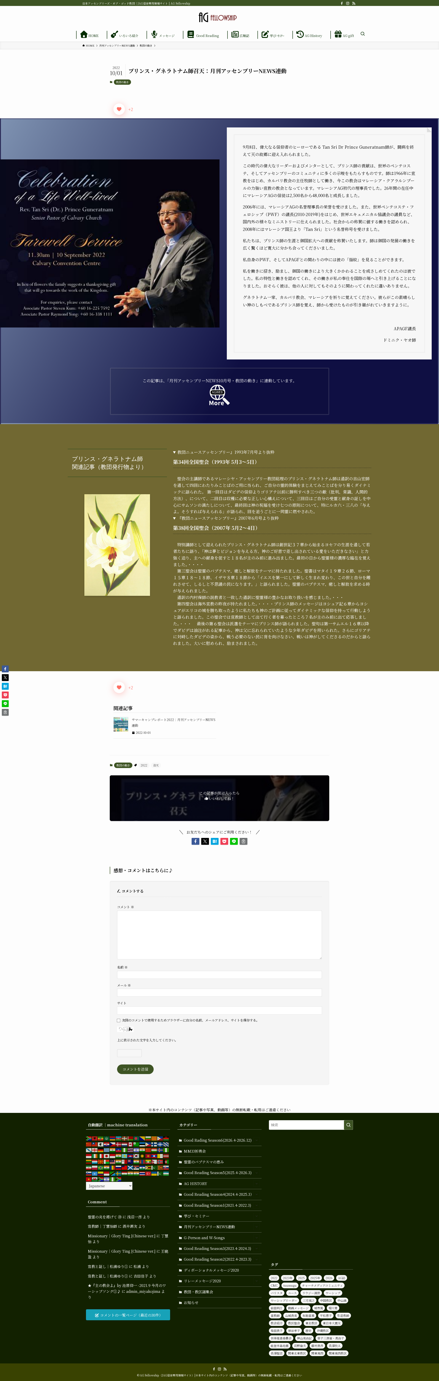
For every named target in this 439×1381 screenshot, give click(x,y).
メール (124, 985)
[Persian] (89, 1167)
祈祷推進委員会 (281, 1338)
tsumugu (290, 1285)
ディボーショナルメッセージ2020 (211, 1270)
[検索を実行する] (348, 1125)
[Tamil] (131, 1173)
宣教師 (275, 1315)
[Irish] (95, 1155)
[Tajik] (125, 1173)
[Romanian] (113, 1167)
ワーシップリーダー (284, 1300)
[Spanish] (101, 1173)
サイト (121, 1003)
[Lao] (154, 1155)
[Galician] (89, 1149)
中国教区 (326, 1300)
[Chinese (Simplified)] (89, 1143)
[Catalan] (154, 1138)
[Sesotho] (142, 1167)
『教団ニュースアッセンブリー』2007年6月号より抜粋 (228, 518)
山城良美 (291, 1315)
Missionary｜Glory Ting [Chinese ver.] (121, 1235)
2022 (144, 765)
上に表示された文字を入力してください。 (147, 1040)
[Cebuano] (160, 1138)
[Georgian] (95, 1149)
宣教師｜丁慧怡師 (102, 1226)
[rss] (354, 3)
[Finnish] (154, 1143)
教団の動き (122, 82)
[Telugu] (136, 1173)
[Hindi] (142, 1149)
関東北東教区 (297, 1353)
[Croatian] (107, 1143)
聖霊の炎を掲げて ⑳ (105, 1217)
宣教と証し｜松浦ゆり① (108, 1266)
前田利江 (277, 1308)
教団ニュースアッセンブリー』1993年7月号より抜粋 (225, 452)
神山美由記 (304, 1338)
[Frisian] (166, 1143)
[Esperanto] (136, 1143)
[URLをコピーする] (243, 841)
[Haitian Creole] (119, 1149)
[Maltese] (125, 1161)
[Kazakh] (125, 1155)
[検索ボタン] (363, 34)
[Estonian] (142, 1143)
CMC (274, 1285)
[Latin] (160, 1155)
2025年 (315, 1278)
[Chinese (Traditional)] (95, 1143)
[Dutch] (125, 1143)
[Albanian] (95, 1138)
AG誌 (341, 1278)
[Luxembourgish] (95, 1161)
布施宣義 (308, 1315)
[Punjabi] (107, 1167)
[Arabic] (107, 1138)
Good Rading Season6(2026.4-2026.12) (218, 1140)
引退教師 (343, 1315)
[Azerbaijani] (119, 1138)
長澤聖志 (277, 1353)
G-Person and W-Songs (204, 1237)
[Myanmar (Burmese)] (148, 1161)
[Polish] (95, 1167)
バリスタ (277, 1293)
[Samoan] (125, 1167)
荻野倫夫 (300, 1346)
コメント (125, 906)
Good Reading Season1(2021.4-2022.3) (217, 1205)
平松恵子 (326, 1315)
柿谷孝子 (294, 1330)
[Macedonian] (101, 1161)
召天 (156, 765)
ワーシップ (333, 1293)
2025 (301, 1278)
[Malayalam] (119, 1161)
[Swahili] (113, 1173)
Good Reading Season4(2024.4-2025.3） (219, 1194)
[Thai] (142, 1173)
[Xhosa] (101, 1178)
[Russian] (119, 1167)
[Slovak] (166, 1167)
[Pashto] (166, 1161)
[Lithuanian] (89, 1161)
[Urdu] (160, 1173)
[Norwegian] (160, 1161)
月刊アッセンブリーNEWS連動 (209, 1226)
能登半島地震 (280, 1346)
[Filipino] (148, 1143)
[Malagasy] (107, 1161)
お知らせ (191, 1302)
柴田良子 (277, 1330)
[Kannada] (119, 1155)
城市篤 (318, 1308)
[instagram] (348, 3)
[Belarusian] (131, 1138)
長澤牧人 (335, 1346)
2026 (329, 1278)
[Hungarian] (154, 1149)
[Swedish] (119, 1173)
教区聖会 (294, 1323)
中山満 (341, 1300)
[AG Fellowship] (219, 17)
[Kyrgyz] (148, 1155)
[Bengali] (136, 1138)
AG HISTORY (195, 1183)
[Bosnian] (142, 1138)
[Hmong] (148, 1149)
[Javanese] (113, 1155)
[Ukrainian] (154, 1173)
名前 (122, 967)
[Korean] (136, 1155)
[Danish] (119, 1143)
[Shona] (148, 1167)
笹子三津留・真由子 (330, 1338)
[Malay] (113, 1161)
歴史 (308, 1330)
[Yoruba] (113, 1178)
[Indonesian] (89, 1155)
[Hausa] (125, 1149)
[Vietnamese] (89, 1178)
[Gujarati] (113, 1149)
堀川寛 (333, 1308)
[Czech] (113, 1143)
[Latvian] (166, 1155)
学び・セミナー (196, 1216)
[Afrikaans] (89, 1138)
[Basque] (125, 1138)
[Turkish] (148, 1173)
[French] (160, 1143)
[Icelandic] (160, 1149)
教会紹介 (277, 1323)
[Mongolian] (142, 1161)
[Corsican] (101, 1143)
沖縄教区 (323, 1330)
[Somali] (95, 1173)
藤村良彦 (317, 1346)
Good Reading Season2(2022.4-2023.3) (218, 1259)
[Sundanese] (107, 1173)
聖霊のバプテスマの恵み (204, 1161)
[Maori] (131, 1161)
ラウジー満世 (311, 1293)
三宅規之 (309, 1300)
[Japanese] (107, 1155)
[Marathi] (136, 1161)
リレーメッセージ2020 (202, 1280)
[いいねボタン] (119, 109)
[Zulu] (119, 1178)
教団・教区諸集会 (198, 1291)
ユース (292, 1293)
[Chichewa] (166, 1138)
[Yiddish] (107, 1178)
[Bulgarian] (148, 1138)
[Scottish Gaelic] (131, 1167)
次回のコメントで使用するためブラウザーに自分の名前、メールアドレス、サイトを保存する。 (190, 1020)
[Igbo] (166, 1149)
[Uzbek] (166, 1173)
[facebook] (342, 3)
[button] (195, 841)
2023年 (287, 1278)
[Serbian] (136, 1167)
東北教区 (311, 1323)
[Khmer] (131, 1155)
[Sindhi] (154, 1167)
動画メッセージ (298, 1308)
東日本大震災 (332, 1323)
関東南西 (317, 1353)
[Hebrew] (136, 1149)
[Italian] (101, 1155)
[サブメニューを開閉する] (256, 1140)
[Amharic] (101, 1138)
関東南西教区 (338, 1353)
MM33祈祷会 (195, 1151)
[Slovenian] (89, 1173)
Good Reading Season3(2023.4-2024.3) (217, 1248)
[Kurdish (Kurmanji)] (142, 1155)
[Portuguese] (101, 1167)
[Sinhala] (160, 1167)
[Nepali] (154, 1161)
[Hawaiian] (131, 1149)
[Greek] (107, 1149)
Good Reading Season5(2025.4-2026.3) (218, 1172)
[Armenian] (113, 1138)
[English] (131, 1143)
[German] (101, 1149)
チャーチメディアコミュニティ (322, 1285)
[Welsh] (95, 1178)
